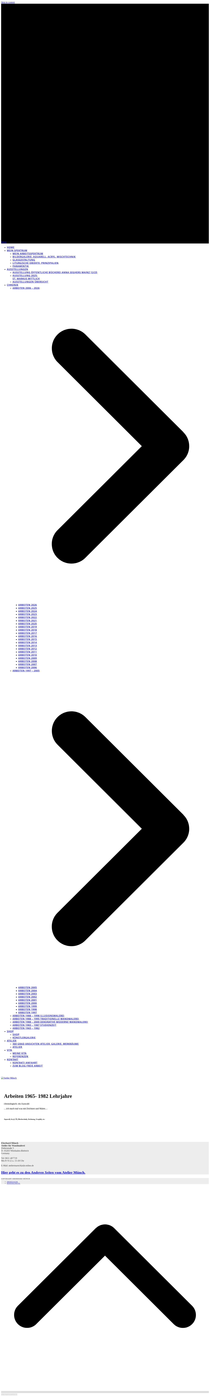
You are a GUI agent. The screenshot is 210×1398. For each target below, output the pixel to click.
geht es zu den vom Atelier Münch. (43, 1172)
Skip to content (8, 2)
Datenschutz (13, 1183)
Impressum (12, 1182)
